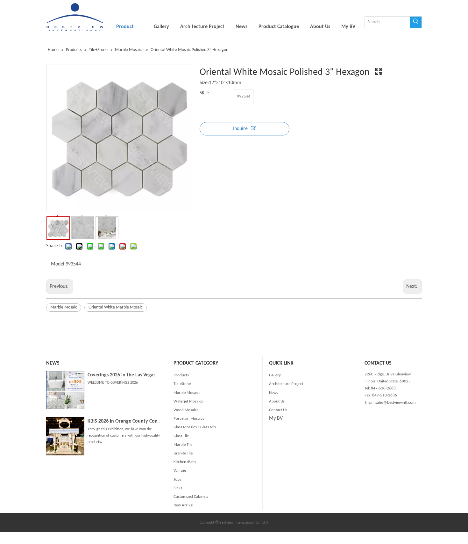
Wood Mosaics (186, 410)
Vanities (180, 470)
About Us (277, 401)
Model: (58, 264)
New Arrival (183, 505)
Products (181, 375)
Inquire (240, 128)
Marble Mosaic (63, 307)
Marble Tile (183, 445)
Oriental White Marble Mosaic (116, 307)
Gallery (275, 375)
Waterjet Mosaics (188, 401)
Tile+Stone (182, 384)
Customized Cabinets (191, 497)
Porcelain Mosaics (189, 419)
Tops (177, 479)
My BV (276, 418)
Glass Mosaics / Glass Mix (195, 427)
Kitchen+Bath (185, 462)
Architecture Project (286, 384)
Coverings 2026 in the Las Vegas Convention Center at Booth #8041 (159, 375)
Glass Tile (181, 436)
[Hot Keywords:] (416, 22)
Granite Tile (183, 453)
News (273, 393)
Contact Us (278, 410)
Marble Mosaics (187, 393)
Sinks (178, 488)
